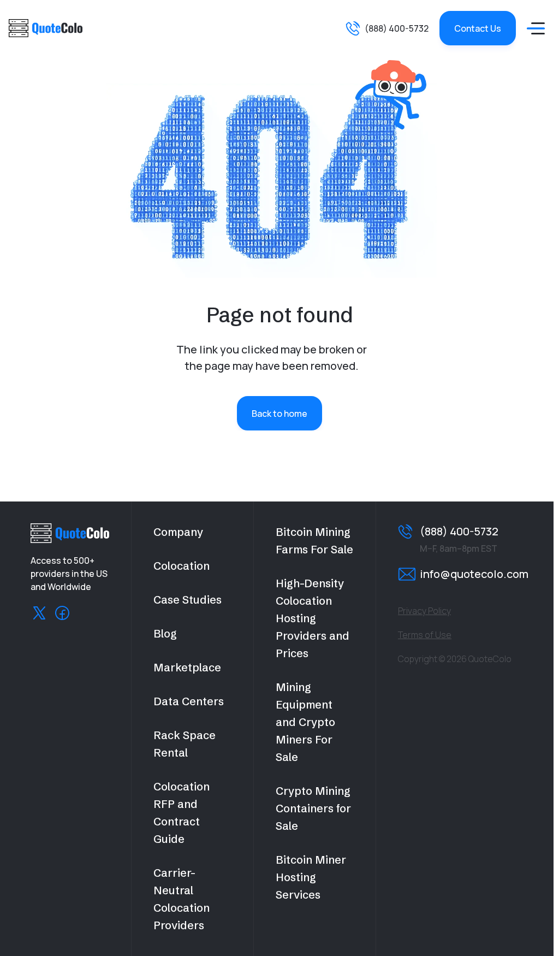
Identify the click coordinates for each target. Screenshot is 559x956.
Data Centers (188, 701)
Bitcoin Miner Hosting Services (311, 877)
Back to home (279, 414)
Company (178, 532)
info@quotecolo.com (474, 573)
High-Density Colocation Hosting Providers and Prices (312, 618)
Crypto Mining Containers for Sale (313, 808)
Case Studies (187, 599)
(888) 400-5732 (397, 28)
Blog (165, 633)
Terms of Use (424, 635)
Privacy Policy (424, 611)
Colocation (181, 566)
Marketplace (187, 667)
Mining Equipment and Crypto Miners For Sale (305, 722)
